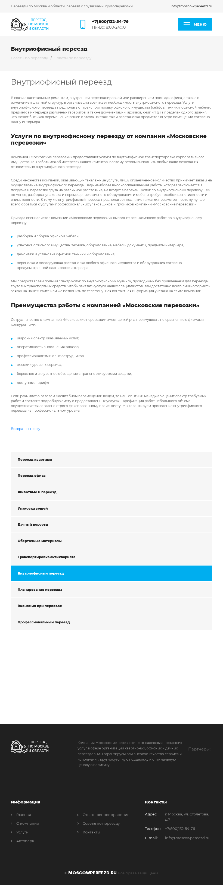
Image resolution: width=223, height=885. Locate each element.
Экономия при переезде (40, 606)
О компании (27, 823)
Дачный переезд (33, 524)
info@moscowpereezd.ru (191, 6)
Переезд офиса (31, 476)
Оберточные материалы (40, 541)
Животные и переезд (37, 492)
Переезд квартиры (35, 460)
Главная (23, 814)
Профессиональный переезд (44, 622)
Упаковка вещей (33, 508)
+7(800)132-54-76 (110, 21)
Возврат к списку (25, 429)
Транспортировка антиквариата (46, 557)
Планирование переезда (40, 590)
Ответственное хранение (106, 814)
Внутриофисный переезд (41, 573)
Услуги (22, 832)
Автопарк (25, 841)
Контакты (91, 832)
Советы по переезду (29, 58)
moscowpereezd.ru (92, 873)
